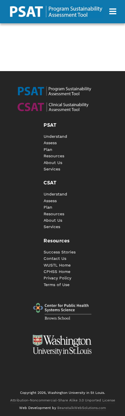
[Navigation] (112, 11)
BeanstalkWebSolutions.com (81, 408)
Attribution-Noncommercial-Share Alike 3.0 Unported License (62, 400)
